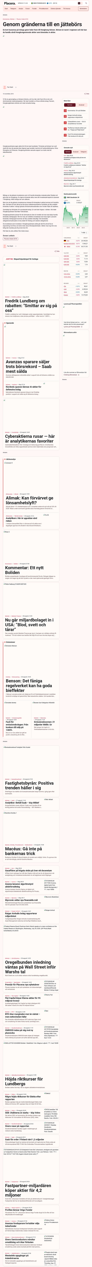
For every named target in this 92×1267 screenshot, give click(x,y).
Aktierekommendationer (18, 1075)
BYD (13, 1012)
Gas (13, 868)
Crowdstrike (15, 432)
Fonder (34, 8)
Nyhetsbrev (83, 8)
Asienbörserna (16, 1253)
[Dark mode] (79, 3)
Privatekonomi (43, 8)
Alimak (16, 494)
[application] (75, 217)
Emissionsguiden (17, 718)
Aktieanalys (9, 494)
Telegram (13, 8)
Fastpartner (15, 1181)
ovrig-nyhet (8, 982)
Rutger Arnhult (16, 911)
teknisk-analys (18, 516)
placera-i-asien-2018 (22, 19)
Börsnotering (15, 677)
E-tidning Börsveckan (70, 375)
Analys (21, 8)
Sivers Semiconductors (18, 1237)
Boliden (16, 564)
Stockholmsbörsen (17, 1028)
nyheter (12, 19)
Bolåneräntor (29, 845)
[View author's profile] (16, 87)
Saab (13, 800)
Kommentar (6, 19)
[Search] (86, 3)
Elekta (13, 1094)
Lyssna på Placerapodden (72, 327)
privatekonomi (19, 845)
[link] (31, 259)
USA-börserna (15, 958)
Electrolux (43, 718)
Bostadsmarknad (16, 779)
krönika (8, 677)
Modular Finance (16, 616)
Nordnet (14, 384)
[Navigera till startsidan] (10, 3)
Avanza (14, 358)
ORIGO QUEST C (16, 1207)
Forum (28, 8)
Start (6, 8)
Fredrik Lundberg (16, 297)
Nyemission (17, 982)
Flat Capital (15, 996)
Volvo (13, 1110)
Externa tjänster (56, 8)
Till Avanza (66, 8)
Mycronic (14, 898)
